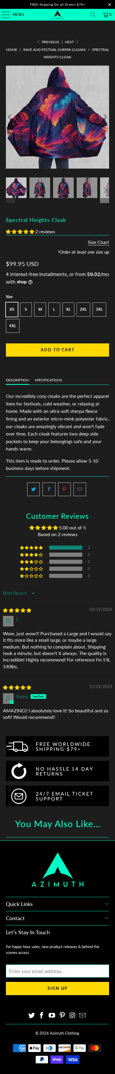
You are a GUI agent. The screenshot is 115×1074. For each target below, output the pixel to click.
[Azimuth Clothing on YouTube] (52, 1015)
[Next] (104, 117)
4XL (12, 325)
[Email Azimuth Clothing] (82, 1015)
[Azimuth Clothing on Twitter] (31, 1015)
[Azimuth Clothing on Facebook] (41, 1015)
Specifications (48, 380)
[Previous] (10, 117)
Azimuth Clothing (64, 1033)
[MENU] (3, 15)
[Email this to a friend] (79, 489)
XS (11, 309)
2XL (83, 309)
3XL (99, 309)
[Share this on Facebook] (48, 489)
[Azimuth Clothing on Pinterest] (62, 1015)
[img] (17, 610)
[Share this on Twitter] (33, 489)
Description (17, 380)
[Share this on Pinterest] (64, 489)
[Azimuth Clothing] (57, 15)
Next (70, 42)
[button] (20, 231)
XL (68, 309)
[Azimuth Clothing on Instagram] (72, 1015)
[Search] (93, 15)
